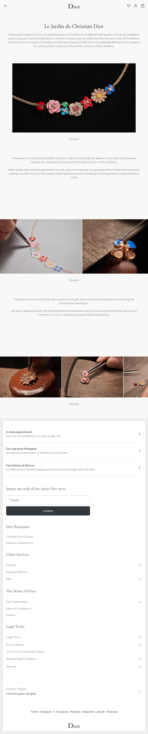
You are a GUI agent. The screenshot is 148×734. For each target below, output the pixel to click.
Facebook (62, 711)
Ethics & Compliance (18, 608)
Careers (11, 614)
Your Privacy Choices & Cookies (25, 651)
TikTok (34, 711)
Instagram (46, 711)
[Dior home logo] (74, 6)
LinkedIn (100, 711)
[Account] (135, 6)
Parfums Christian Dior (19, 543)
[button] (74, 565)
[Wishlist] (128, 6)
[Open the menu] (6, 6)
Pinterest (75, 711)
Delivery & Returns (17, 571)
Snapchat (88, 711)
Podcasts (112, 711)
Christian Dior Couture (19, 536)
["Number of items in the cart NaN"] (142, 6)
